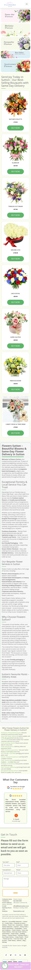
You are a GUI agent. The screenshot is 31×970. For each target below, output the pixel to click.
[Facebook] (6, 955)
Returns (19, 940)
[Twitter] (10, 955)
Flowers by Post (7, 939)
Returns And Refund (7, 928)
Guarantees (19, 925)
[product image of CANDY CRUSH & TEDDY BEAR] (15, 409)
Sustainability (18, 928)
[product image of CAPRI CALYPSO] (15, 322)
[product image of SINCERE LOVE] (15, 235)
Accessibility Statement (15, 921)
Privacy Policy (24, 926)
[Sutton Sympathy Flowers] (15, 43)
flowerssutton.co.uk (18, 911)
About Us (4, 921)
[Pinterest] (25, 955)
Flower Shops (15, 933)
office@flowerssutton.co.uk (21, 906)
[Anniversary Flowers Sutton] (15, 65)
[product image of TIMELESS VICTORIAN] (15, 191)
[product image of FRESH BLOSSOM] (15, 366)
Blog (24, 940)
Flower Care (11, 925)
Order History (12, 940)
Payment (16, 926)
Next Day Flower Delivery (19, 932)
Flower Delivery (16, 930)
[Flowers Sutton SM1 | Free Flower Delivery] (9, 4)
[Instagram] (15, 955)
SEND (15, 893)
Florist (26, 937)
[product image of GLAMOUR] (15, 148)
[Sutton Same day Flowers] (15, 15)
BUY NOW (15, 128)
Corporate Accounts (19, 923)
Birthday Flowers (23, 935)
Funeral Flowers (12, 935)
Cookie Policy (8, 923)
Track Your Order (18, 939)
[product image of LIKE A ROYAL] (15, 278)
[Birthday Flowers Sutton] (15, 29)
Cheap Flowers (19, 937)
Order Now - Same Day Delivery (18, 965)
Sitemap (4, 942)
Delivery (4, 925)
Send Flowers (6, 933)
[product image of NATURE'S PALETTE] (15, 104)
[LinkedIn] (20, 955)
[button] (4, 806)
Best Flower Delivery (8, 937)
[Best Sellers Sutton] (15, 54)
